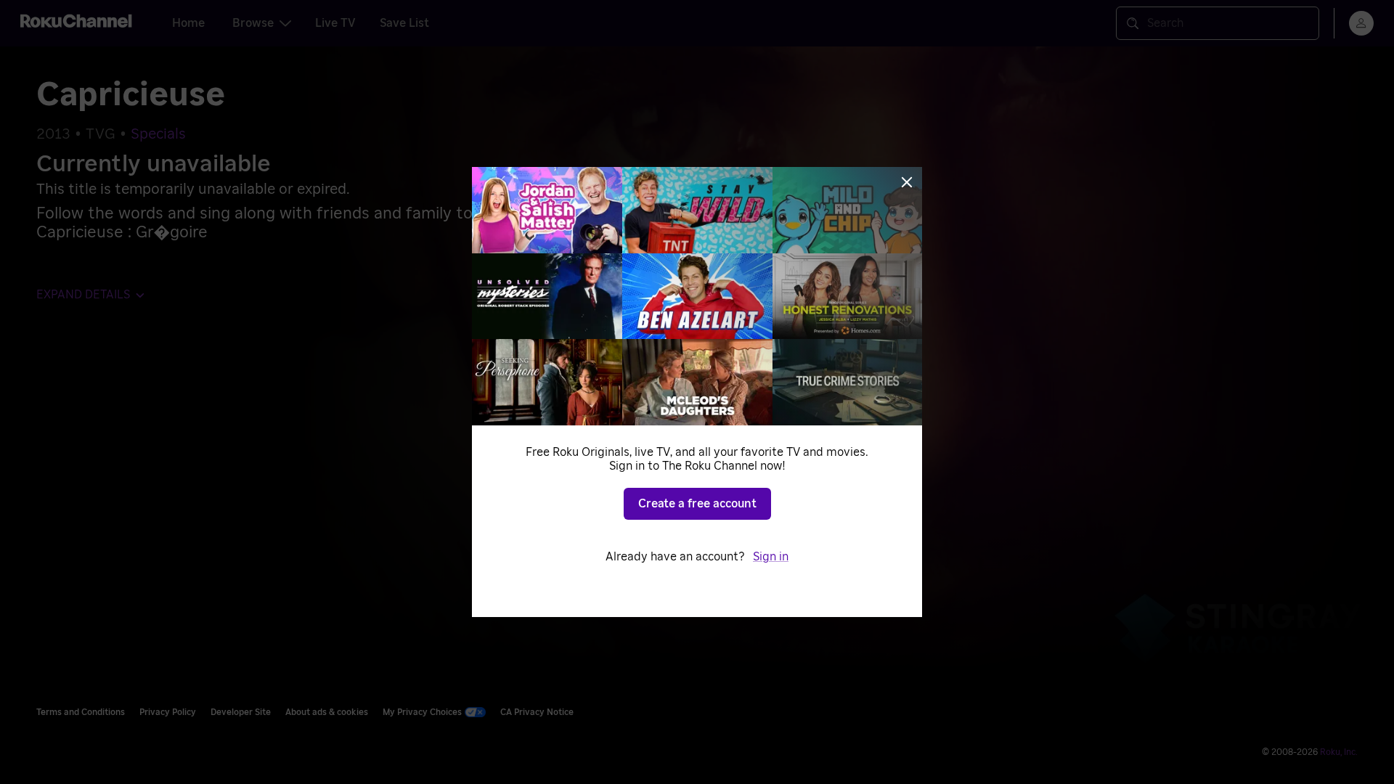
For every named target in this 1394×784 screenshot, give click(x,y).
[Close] (906, 182)
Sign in (770, 557)
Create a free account (697, 504)
